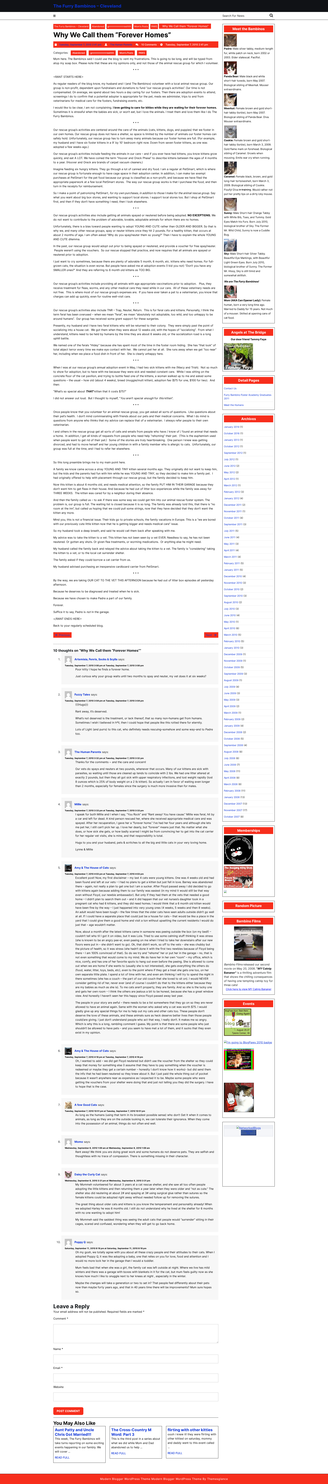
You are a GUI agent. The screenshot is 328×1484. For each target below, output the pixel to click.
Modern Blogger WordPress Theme (125, 1479)
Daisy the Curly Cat (87, 1174)
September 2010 (233, 595)
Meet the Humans (234, 404)
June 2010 (230, 615)
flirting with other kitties (190, 1430)
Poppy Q (80, 1242)
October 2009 (232, 667)
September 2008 (233, 745)
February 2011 (232, 563)
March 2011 (230, 556)
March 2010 (230, 634)
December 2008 (233, 732)
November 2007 (233, 810)
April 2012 (229, 478)
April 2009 (230, 706)
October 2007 (232, 816)
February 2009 (232, 719)
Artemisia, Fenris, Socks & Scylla (95, 659)
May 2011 (229, 543)
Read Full (62, 1458)
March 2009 (231, 712)
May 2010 (229, 621)
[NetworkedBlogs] (248, 1127)
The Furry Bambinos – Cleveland (87, 6)
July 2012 (229, 459)
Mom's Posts (141, 26)
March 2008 (231, 784)
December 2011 (233, 504)
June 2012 (230, 465)
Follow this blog (248, 1132)
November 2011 (233, 511)
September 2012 (233, 452)
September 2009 (233, 673)
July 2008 (229, 758)
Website (58, 1387)
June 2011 (229, 537)
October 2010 (232, 589)
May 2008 (229, 771)
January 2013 (231, 439)
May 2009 (229, 699)
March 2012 (230, 485)
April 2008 (230, 777)
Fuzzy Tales (82, 694)
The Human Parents (87, 752)
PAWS (154, 26)
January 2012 (231, 498)
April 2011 (229, 550)
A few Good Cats (85, 1105)
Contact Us (230, 388)
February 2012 (232, 491)
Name (58, 1349)
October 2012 (231, 446)
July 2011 (229, 530)
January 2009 (232, 725)
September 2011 (233, 524)
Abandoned (98, 26)
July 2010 (229, 608)
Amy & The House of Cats (91, 867)
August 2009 (231, 680)
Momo (78, 1141)
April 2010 (229, 628)
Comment (60, 1318)
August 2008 (231, 751)
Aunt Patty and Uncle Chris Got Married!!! (74, 1432)
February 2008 (232, 790)
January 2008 (232, 797)
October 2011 (231, 517)
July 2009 (229, 686)
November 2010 (233, 582)
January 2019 (231, 426)
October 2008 (232, 738)
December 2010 (233, 576)
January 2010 (231, 647)
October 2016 (232, 433)
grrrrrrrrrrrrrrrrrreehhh (119, 26)
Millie (77, 804)
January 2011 (231, 569)
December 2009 (233, 654)
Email (58, 1368)
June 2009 (230, 693)
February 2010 (232, 641)
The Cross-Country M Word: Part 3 (131, 1432)
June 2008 (230, 764)
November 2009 (233, 660)
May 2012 (229, 472)
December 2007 (233, 803)
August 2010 (231, 602)
